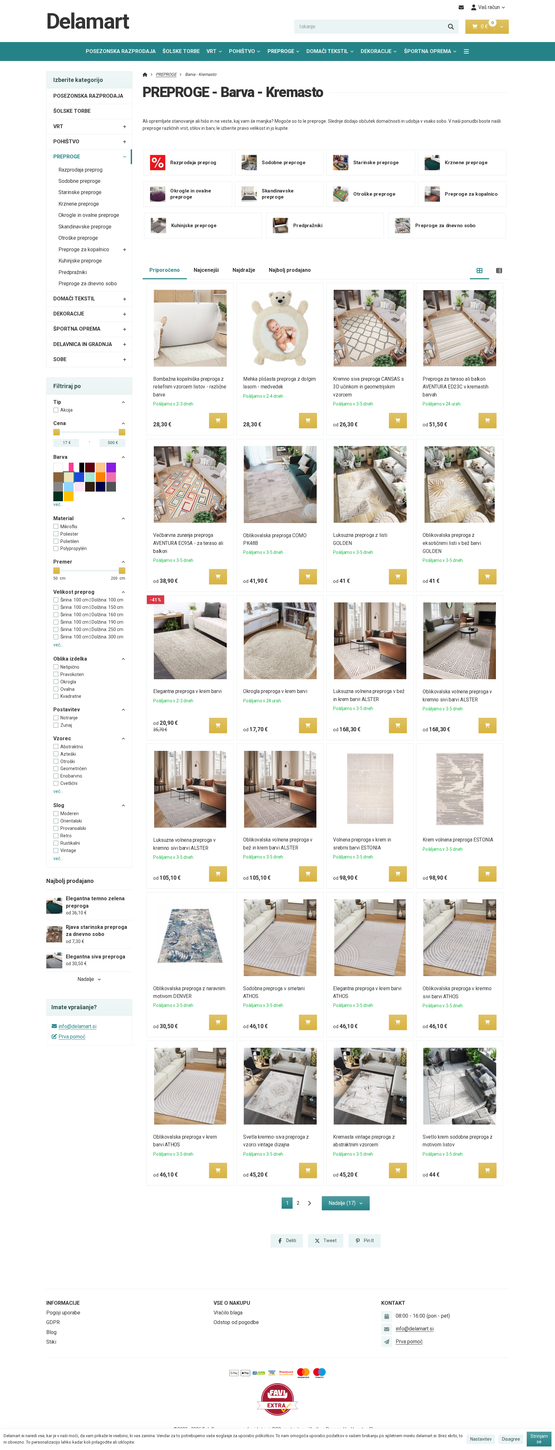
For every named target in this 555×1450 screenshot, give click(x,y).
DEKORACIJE (376, 51)
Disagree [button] (511, 1439)
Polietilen (69, 541)
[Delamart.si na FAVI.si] (277, 1399)
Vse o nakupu (232, 1303)
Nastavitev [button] (481, 1439)
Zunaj (66, 725)
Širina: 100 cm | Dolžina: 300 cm (91, 636)
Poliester (69, 534)
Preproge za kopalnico (83, 249)
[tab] (479, 270)
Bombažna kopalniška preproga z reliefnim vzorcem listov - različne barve (190, 387)
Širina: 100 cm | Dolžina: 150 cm (91, 607)
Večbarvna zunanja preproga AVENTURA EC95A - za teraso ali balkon (189, 543)
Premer (62, 562)
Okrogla (68, 681)
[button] (501, 27)
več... (58, 504)
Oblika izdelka (70, 659)
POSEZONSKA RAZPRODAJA (121, 51)
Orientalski (71, 820)
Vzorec (62, 738)
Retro (66, 835)
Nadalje (85, 979)
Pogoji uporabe (63, 1313)
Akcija (66, 410)
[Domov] (145, 74)
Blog (51, 1332)
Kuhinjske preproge (80, 261)
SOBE (59, 359)
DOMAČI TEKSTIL (327, 51)
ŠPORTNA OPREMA (427, 51)
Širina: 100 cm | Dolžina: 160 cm (91, 614)
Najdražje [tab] (244, 270)
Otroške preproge (78, 238)
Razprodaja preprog (80, 170)
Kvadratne (70, 696)
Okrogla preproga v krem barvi (275, 691)
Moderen (69, 813)
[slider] (56, 432)
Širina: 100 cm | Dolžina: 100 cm (91, 599)
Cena (59, 423)
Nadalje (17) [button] (342, 1203)
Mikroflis (68, 526)
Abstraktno (71, 746)
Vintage (68, 850)
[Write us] (386, 1341)
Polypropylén (73, 548)
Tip (57, 402)
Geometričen (73, 768)
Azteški (68, 754)
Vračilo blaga (228, 1313)
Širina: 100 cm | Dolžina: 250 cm (91, 629)
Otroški (67, 761)
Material (63, 518)
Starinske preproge (79, 192)
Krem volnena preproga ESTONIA (458, 840)
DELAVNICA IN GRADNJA (82, 344)
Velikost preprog (73, 592)
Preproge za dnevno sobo (87, 283)
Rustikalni (70, 843)
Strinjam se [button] (539, 1439)
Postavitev (66, 710)
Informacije (63, 1303)
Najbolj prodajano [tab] (290, 270)
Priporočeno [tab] (164, 270)
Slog (58, 805)
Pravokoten (72, 674)
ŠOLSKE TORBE (181, 51)
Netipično (69, 667)
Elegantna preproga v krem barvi (188, 691)
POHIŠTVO (242, 51)
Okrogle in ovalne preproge (88, 215)
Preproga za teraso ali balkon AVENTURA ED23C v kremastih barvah (456, 387)
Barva (60, 457)
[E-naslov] (461, 7)
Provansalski (73, 828)
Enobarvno (71, 775)
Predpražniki (72, 272)
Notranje (69, 717)
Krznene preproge (78, 204)
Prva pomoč (71, 1037)
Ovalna (67, 689)
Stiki (51, 1342)
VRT (211, 51)
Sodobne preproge (79, 181)
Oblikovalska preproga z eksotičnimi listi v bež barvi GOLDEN (452, 543)
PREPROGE (285, 53)
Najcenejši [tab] (206, 270)
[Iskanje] (451, 27)
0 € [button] (487, 26)
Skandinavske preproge (84, 227)
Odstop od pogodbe (236, 1322)
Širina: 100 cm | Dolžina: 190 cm (91, 622)
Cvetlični (68, 783)
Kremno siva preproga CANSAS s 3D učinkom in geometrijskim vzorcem (368, 387)
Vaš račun (489, 7)
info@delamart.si (77, 1026)
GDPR (53, 1322)
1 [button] (289, 1204)
